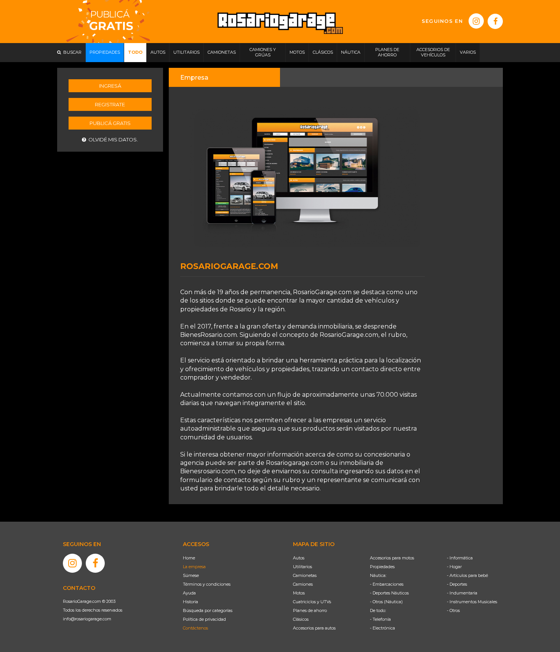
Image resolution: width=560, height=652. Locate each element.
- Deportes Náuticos (389, 593)
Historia (190, 601)
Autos (298, 558)
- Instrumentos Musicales (472, 601)
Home (189, 558)
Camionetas (305, 575)
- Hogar (454, 566)
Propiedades (382, 566)
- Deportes (457, 584)
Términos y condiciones (206, 584)
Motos (299, 593)
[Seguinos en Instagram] (476, 21)
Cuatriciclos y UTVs (312, 601)
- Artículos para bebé (467, 575)
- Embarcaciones (386, 584)
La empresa (194, 566)
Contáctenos (195, 628)
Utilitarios (302, 566)
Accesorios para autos (314, 628)
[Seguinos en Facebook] (495, 21)
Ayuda (189, 593)
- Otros (453, 610)
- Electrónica (382, 628)
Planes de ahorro (310, 610)
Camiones (303, 584)
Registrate (110, 104)
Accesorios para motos (392, 558)
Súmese (191, 575)
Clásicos (301, 619)
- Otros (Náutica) (386, 601)
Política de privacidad (204, 619)
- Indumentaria (462, 593)
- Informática (460, 558)
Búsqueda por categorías (207, 610)
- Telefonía (380, 619)
